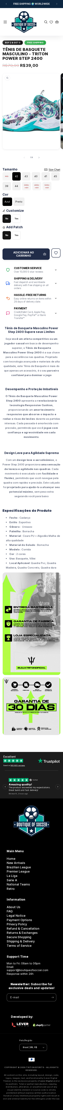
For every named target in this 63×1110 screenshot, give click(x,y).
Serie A (12, 880)
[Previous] (5, 786)
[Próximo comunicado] (56, 4)
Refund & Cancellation (23, 928)
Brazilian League (19, 867)
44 (16, 186)
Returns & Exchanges (22, 932)
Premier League (18, 871)
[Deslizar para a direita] (39, 157)
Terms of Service (19, 945)
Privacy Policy (17, 924)
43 (26, 176)
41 (45, 176)
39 (6, 186)
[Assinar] (52, 997)
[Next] (57, 786)
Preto (19, 201)
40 (36, 176)
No (6, 218)
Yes (16, 218)
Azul (7, 201)
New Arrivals (16, 863)
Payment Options (19, 920)
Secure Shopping (19, 937)
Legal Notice (16, 915)
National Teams (18, 884)
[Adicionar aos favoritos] (55, 252)
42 (16, 176)
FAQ (10, 911)
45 (55, 176)
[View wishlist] (51, 22)
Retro (11, 888)
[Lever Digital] (20, 1025)
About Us (13, 907)
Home (11, 858)
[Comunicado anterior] (6, 4)
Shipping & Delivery (21, 941)
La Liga (12, 876)
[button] (7, 22)
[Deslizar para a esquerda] (24, 157)
